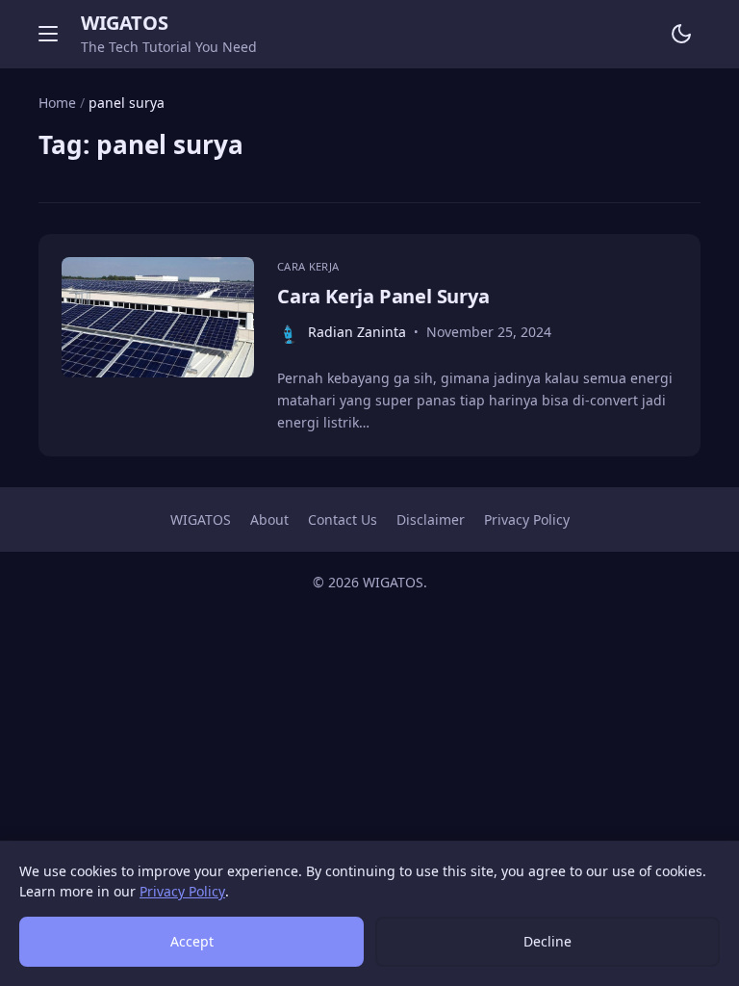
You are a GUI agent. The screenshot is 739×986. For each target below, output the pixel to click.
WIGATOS (124, 23)
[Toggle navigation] (48, 33)
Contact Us (342, 519)
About (269, 519)
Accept (192, 941)
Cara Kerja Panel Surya (383, 296)
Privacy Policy (527, 519)
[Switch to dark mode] (681, 33)
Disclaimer (430, 519)
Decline (547, 941)
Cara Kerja (308, 266)
